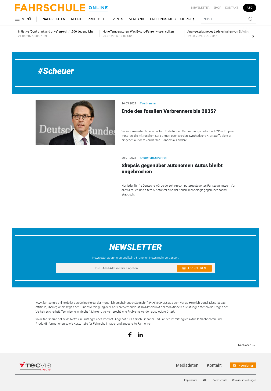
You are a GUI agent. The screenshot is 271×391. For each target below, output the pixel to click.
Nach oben (244, 345)
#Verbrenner (148, 103)
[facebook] (129, 334)
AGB (204, 380)
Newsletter (200, 7)
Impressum (190, 380)
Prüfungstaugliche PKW (171, 19)
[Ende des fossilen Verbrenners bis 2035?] (75, 122)
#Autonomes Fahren (153, 157)
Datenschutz (220, 380)
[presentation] (253, 36)
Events (117, 19)
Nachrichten (54, 19)
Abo (250, 7)
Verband (136, 19)
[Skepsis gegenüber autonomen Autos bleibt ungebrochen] (75, 176)
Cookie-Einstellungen (244, 380)
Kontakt (231, 7)
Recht (76, 19)
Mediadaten (187, 365)
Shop (217, 7)
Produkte (96, 19)
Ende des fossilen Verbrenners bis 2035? (169, 111)
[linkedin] (140, 334)
